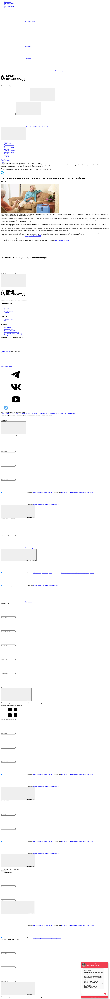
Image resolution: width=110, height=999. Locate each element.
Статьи (3, 162)
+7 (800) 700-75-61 (6, 351)
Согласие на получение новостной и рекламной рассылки (60, 413)
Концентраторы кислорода (11, 332)
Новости (6, 155)
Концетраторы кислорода (62, 240)
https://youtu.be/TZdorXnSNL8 (33, 236)
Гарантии (6, 156)
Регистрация (62, 71)
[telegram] (16, 380)
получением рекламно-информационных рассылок (47, 504)
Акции (6, 153)
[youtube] (16, 405)
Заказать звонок (15, 351)
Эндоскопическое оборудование (13, 333)
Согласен (3, 420)
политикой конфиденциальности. (80, 417)
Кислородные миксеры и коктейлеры (14, 335)
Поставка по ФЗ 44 (9, 6)
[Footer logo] (13, 298)
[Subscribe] (13, 280)
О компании (7, 2)
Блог (5, 5)
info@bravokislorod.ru (6, 366)
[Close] (13, 427)
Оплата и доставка (9, 311)
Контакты (6, 7)
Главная (3, 159)
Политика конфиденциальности (9, 413)
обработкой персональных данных (42, 492)
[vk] (16, 392)
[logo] (13, 83)
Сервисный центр (9, 152)
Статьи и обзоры (5, 160)
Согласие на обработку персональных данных (31, 413)
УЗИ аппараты (8, 327)
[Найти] (28, 108)
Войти (56, 71)
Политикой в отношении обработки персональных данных (77, 492)
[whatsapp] (6, 409)
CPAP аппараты (8, 329)
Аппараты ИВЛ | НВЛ (10, 330)
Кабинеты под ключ (9, 150)
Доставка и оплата (9, 3)
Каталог (6, 142)
